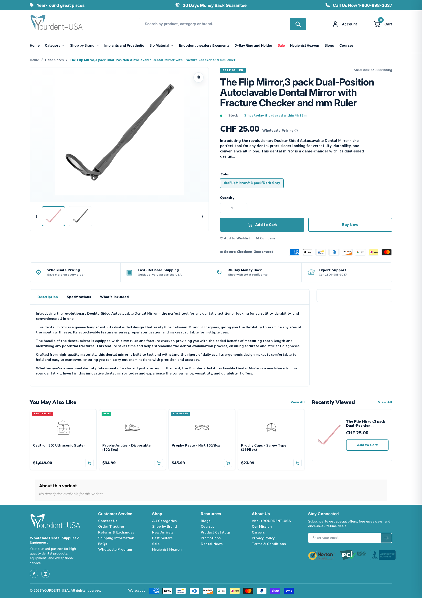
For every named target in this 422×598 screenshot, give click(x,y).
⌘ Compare (265, 238)
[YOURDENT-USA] (57, 24)
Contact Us (107, 521)
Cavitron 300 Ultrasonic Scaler (59, 446)
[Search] (298, 24)
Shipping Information (116, 538)
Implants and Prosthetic (124, 45)
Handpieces (54, 60)
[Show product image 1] (53, 216)
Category (52, 45)
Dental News (211, 544)
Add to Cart (367, 445)
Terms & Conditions (269, 544)
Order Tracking (111, 526)
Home (35, 45)
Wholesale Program (115, 549)
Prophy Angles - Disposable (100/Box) (126, 448)
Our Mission (262, 526)
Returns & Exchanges (116, 532)
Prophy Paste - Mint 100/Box (196, 446)
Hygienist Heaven (304, 45)
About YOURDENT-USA (271, 521)
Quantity (227, 198)
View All (298, 402)
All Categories (164, 521)
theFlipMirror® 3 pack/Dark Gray (252, 183)
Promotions (211, 538)
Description (47, 297)
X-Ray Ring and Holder (253, 45)
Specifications (79, 297)
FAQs (102, 544)
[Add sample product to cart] (89, 463)
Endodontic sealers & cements (204, 45)
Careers (258, 532)
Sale (281, 45)
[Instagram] (45, 574)
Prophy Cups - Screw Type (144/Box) (263, 448)
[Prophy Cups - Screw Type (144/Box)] (271, 426)
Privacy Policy (263, 538)
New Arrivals (162, 532)
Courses (346, 45)
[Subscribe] (386, 538)
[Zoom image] (198, 77)
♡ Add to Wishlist (235, 238)
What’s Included (114, 297)
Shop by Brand (82, 45)
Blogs (329, 45)
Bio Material (159, 45)
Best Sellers (162, 538)
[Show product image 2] (80, 216)
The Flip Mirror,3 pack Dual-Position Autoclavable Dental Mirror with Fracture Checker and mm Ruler (366, 424)
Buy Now (350, 224)
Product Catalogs (216, 532)
